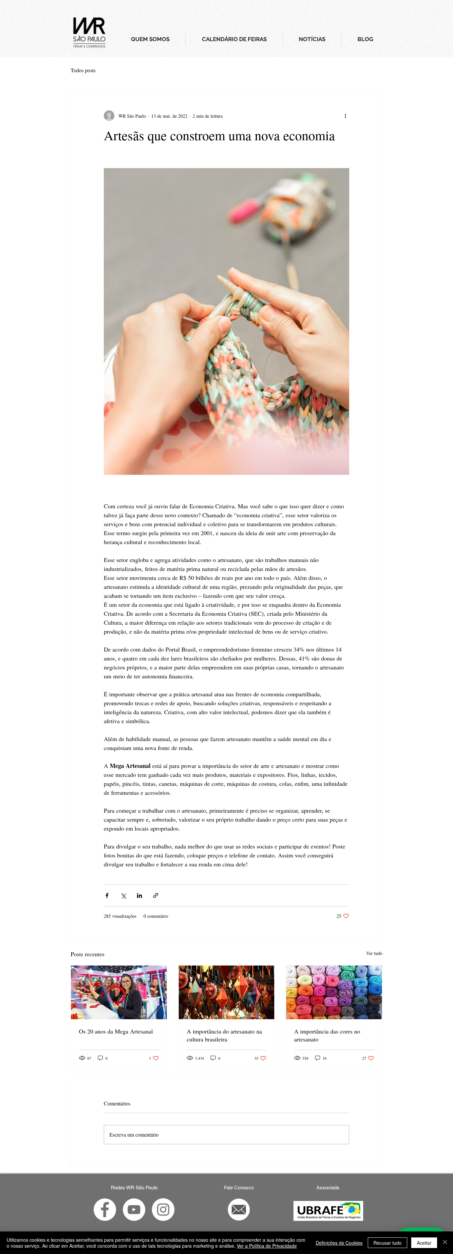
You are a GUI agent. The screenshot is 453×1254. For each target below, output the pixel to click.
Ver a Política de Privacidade (267, 1245)
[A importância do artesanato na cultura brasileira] (227, 992)
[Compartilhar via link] (156, 895)
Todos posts (83, 70)
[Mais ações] (345, 116)
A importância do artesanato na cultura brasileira (224, 1035)
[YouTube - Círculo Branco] (134, 1209)
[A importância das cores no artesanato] (334, 992)
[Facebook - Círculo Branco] (105, 1209)
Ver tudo (374, 953)
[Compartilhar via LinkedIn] (139, 895)
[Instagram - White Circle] (163, 1209)
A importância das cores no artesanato (327, 1035)
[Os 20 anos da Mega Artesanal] (119, 992)
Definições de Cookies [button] (339, 1242)
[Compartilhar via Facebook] (107, 895)
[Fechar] (445, 1243)
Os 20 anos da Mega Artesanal (116, 1031)
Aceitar (424, 1242)
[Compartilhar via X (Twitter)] (123, 895)
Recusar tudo (387, 1242)
